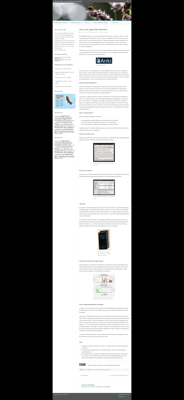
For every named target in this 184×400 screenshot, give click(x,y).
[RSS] (127, 1)
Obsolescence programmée (64, 125)
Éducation (91, 369)
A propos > (115, 22)
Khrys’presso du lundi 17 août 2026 (63, 77)
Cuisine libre (84, 375)
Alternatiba (57, 116)
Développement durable (101, 22)
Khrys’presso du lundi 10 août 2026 (63, 86)
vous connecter (91, 386)
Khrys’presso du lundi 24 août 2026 (63, 68)
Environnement (63, 122)
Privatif (73, 126)
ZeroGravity (115, 394)
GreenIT (61, 124)
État (61, 133)
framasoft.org (62, 49)
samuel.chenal (83, 32)
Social (62, 130)
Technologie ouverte (105, 369)
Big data (65, 118)
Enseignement (97, 369)
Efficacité (67, 120)
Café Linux (57, 60)
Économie (69, 132)
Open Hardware (68, 126)
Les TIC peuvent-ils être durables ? (119, 375)
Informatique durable (60, 22)
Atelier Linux (58, 58)
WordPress (126, 396)
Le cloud (87, 22)
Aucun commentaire (104, 32)
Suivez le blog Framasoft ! (65, 64)
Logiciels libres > (75, 22)
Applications (84, 369)
